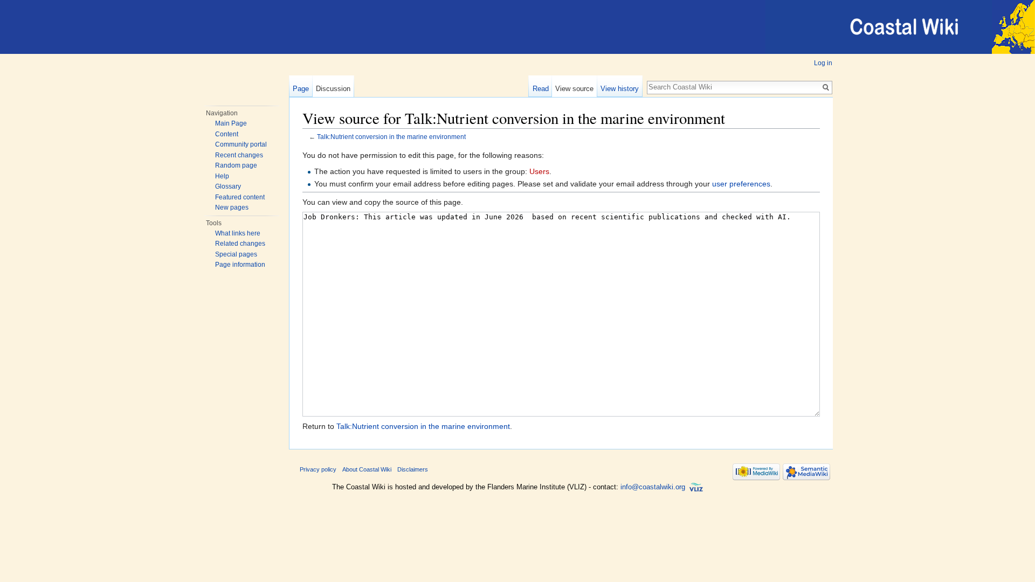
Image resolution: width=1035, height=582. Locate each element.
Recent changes (239, 155)
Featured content (240, 197)
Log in (823, 63)
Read (541, 89)
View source (574, 89)
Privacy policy (318, 469)
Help (222, 176)
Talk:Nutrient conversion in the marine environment (391, 136)
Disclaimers (412, 469)
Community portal (241, 144)
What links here (237, 233)
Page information (240, 264)
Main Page (231, 123)
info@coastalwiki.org (652, 487)
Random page (236, 165)
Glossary (228, 186)
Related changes (240, 243)
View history (620, 89)
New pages (232, 207)
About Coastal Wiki (366, 469)
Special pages (236, 254)
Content (226, 134)
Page (301, 89)
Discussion (333, 89)
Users (539, 171)
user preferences (741, 183)
